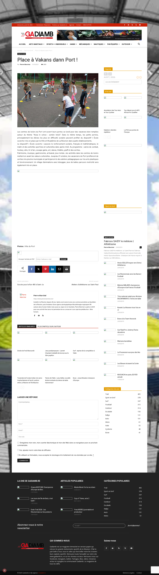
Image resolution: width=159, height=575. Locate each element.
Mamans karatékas (124, 341)
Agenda (71, 25)
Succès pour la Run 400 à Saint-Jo (30, 285)
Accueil (22, 44)
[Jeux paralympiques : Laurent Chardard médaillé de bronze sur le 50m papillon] (58, 340)
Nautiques (98, 44)
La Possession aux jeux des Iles (128, 352)
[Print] (66, 269)
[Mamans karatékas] (110, 344)
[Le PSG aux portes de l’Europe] (133, 122)
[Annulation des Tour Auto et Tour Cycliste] (113, 102)
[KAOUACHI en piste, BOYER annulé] (110, 378)
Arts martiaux (35, 44)
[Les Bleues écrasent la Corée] (110, 366)
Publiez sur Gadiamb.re (59, 25)
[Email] (59, 269)
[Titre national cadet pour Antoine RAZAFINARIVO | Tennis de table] (110, 299)
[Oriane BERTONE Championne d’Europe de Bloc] (23, 490)
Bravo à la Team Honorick (126, 319)
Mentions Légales (128, 573)
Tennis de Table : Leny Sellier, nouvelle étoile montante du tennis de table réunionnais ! (57, 380)
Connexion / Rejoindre (43, 25)
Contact (78, 25)
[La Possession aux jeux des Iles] (110, 355)
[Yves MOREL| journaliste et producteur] (66, 512)
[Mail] (128, 25)
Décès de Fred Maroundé (25, 351)
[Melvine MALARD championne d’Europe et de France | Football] (110, 288)
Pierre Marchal (25, 64)
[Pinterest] (45, 269)
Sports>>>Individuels (56, 44)
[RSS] (132, 25)
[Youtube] (140, 25)
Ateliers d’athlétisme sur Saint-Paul (85, 285)
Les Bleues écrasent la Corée (128, 363)
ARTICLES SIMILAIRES (27, 326)
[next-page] (22, 387)
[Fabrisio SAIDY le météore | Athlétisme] (123, 224)
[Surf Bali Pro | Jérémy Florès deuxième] (110, 333)
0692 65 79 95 (87, 25)
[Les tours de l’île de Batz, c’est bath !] (23, 501)
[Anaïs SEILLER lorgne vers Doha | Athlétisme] (110, 266)
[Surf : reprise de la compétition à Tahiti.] (85, 340)
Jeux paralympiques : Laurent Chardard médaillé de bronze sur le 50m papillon (57, 353)
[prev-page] (18, 387)
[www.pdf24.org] (57, 253)
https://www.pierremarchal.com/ (43, 299)
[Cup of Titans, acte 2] (66, 501)
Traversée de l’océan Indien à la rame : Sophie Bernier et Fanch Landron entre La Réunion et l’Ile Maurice (30, 380)
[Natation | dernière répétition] (113, 122)
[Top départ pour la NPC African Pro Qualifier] (133, 102)
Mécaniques (84, 44)
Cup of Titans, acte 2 (81, 498)
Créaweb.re (42, 573)
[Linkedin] (52, 269)
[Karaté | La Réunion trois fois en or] (110, 310)
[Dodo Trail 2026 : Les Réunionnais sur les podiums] (23, 512)
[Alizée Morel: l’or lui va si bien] (66, 490)
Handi (72, 44)
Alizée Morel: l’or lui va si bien (84, 487)
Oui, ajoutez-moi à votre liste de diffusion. (35, 450)
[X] (136, 25)
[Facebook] (124, 25)
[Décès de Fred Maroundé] (30, 340)
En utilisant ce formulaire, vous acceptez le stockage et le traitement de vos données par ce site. (56, 455)
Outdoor (126, 44)
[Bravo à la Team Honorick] (110, 322)
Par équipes (112, 44)
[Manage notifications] (4, 570)
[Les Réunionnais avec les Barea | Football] (110, 277)
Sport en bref (28, 51)
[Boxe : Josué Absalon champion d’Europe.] (85, 367)
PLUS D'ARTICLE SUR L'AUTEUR (49, 326)
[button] (139, 44)
